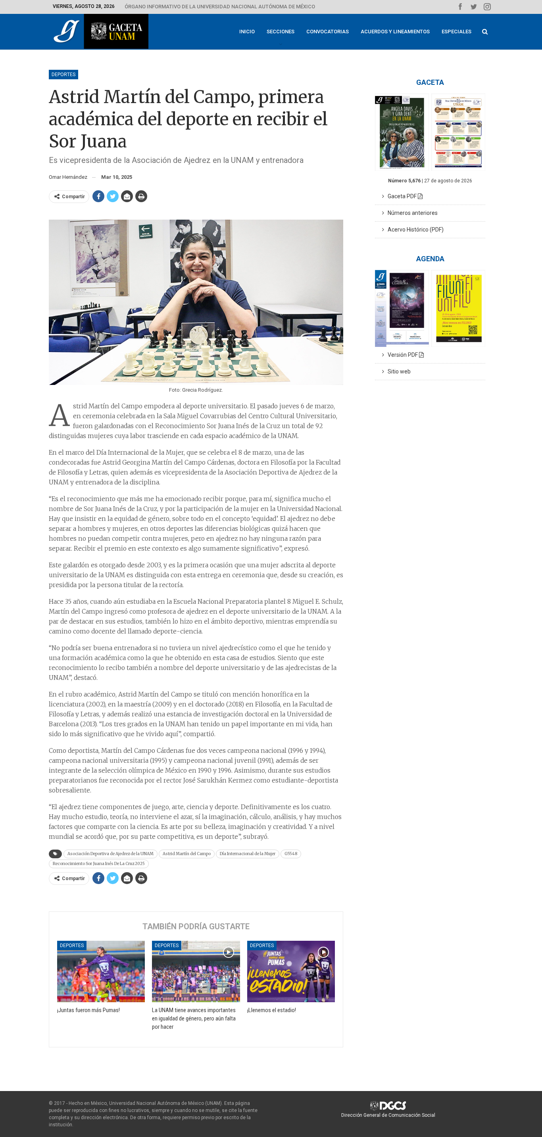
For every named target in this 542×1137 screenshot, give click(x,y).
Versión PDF (401, 355)
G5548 (290, 853)
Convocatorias (327, 31)
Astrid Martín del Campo (187, 853)
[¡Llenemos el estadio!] (291, 971)
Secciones (280, 31)
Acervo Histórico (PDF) (414, 229)
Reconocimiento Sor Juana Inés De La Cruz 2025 (99, 863)
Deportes (63, 74)
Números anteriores (411, 213)
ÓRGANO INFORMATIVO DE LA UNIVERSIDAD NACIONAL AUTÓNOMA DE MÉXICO (220, 7)
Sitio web (397, 371)
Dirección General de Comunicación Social (388, 1115)
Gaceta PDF (401, 196)
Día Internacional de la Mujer (247, 853)
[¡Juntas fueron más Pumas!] (101, 971)
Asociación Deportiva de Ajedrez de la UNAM (110, 853)
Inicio (247, 31)
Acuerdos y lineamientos (395, 31)
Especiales (456, 31)
